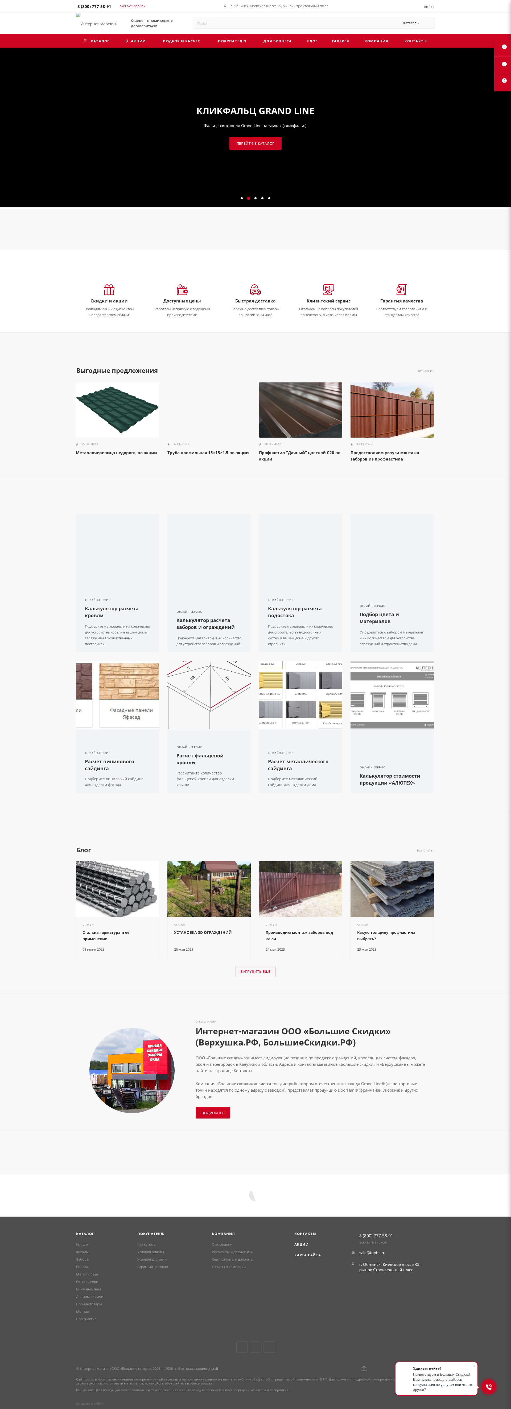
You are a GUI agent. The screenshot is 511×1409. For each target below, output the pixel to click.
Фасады (82, 1251)
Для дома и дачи (89, 1296)
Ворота (82, 1266)
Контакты (305, 1233)
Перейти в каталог (256, 143)
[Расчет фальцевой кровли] (209, 695)
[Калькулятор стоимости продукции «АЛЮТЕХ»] (392, 695)
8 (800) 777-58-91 (94, 6)
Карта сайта (307, 1255)
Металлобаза (87, 1274)
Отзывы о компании (229, 1266)
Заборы (82, 1259)
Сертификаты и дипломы (232, 1259)
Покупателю (151, 1233)
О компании (222, 1244)
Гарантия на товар (152, 1266)
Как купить (146, 1244)
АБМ (98, 1403)
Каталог (85, 1233)
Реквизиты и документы (232, 1251)
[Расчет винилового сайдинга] (117, 695)
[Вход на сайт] (217, 1368)
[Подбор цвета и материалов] (392, 548)
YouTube (255, 1347)
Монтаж (83, 1311)
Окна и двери (87, 1281)
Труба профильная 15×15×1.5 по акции (208, 452)
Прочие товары (89, 1304)
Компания (223, 1233)
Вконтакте (242, 1347)
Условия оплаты (150, 1251)
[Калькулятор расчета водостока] (300, 548)
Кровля (82, 1244)
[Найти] (428, 23)
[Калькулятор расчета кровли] (117, 548)
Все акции (426, 371)
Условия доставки (152, 1259)
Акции (301, 1244)
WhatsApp (269, 1347)
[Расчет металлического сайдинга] (300, 695)
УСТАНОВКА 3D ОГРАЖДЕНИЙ (203, 932)
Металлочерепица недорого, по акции (116, 452)
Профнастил (86, 1319)
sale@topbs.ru (372, 1252)
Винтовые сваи (88, 1289)
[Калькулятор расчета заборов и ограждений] (209, 548)
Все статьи (426, 850)
